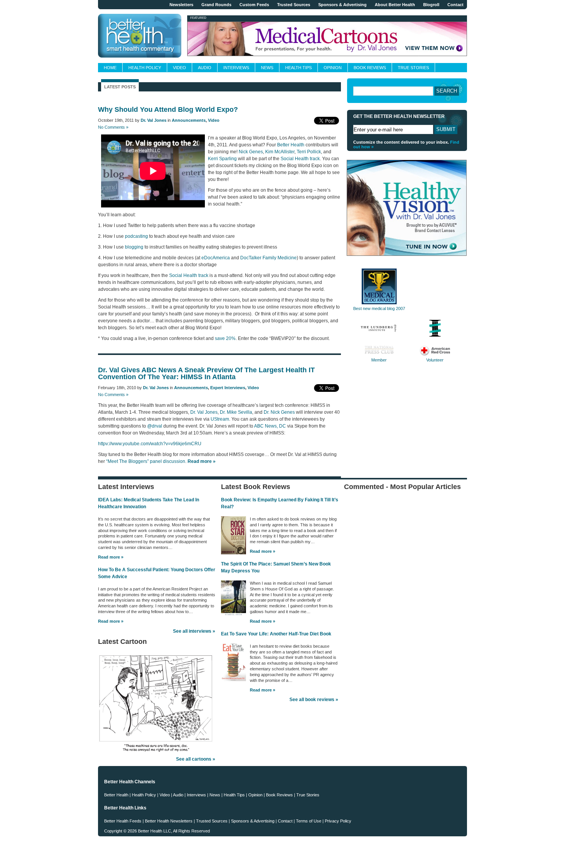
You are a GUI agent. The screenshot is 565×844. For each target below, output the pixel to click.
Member (379, 360)
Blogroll (431, 4)
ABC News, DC (270, 426)
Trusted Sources (293, 4)
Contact (455, 4)
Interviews (236, 67)
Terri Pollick (309, 151)
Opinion (333, 67)
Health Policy (144, 67)
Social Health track (300, 158)
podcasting (136, 236)
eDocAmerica (215, 257)
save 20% (225, 338)
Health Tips (298, 67)
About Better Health (395, 4)
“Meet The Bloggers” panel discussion (145, 461)
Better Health (290, 145)
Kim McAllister (279, 151)
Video (179, 67)
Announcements (189, 120)
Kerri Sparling (222, 158)
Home (110, 67)
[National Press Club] (379, 354)
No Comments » (113, 127)
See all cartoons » (195, 759)
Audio (204, 67)
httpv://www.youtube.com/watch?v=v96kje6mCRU (149, 443)
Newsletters (181, 4)
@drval (154, 426)
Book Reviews (370, 67)
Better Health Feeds (122, 821)
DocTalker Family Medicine (268, 257)
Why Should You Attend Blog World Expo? (168, 109)
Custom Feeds (254, 4)
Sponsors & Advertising (342, 4)
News (267, 67)
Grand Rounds (216, 4)
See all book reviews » (313, 699)
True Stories (413, 67)
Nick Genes (251, 151)
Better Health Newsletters (169, 821)
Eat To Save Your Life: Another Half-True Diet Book (276, 634)
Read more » (110, 557)
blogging (134, 247)
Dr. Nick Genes (279, 412)
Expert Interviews (227, 387)
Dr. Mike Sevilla (236, 412)
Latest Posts (120, 87)
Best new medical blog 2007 (379, 308)
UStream (220, 419)
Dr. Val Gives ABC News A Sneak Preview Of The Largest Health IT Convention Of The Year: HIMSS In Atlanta (206, 373)
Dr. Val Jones (153, 120)
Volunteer (435, 360)
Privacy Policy (338, 821)
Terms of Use (308, 821)
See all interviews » (194, 631)
